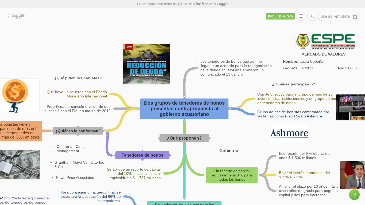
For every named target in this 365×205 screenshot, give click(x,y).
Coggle (222, 4)
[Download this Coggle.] (312, 16)
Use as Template (335, 16)
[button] (354, 194)
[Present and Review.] (301, 16)
